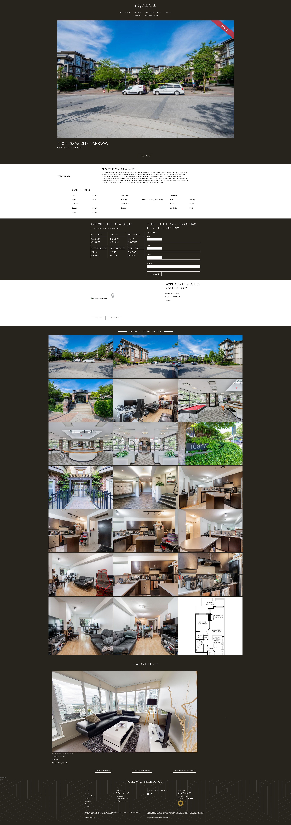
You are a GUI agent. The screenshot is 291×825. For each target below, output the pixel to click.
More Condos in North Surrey (184, 689)
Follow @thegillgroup (145, 700)
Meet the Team (125, 12)
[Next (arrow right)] (2, 697)
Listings (87, 717)
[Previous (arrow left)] (0, 697)
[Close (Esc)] (0, 695)
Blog (159, 12)
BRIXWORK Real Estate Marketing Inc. (160, 735)
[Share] (2, 695)
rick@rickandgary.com (151, 15)
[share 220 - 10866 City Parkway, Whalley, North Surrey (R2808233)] (111, 144)
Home (87, 711)
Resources (149, 12)
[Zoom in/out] (5, 695)
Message (149, 264)
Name (148, 236)
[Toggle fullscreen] (3, 695)
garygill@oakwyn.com (122, 717)
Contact (168, 12)
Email (148, 245)
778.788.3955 (137, 15)
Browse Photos (145, 156)
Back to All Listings (103, 689)
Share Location (170, 307)
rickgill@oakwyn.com (122, 719)
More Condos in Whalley (142, 689)
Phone (149, 254)
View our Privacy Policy (90, 735)
